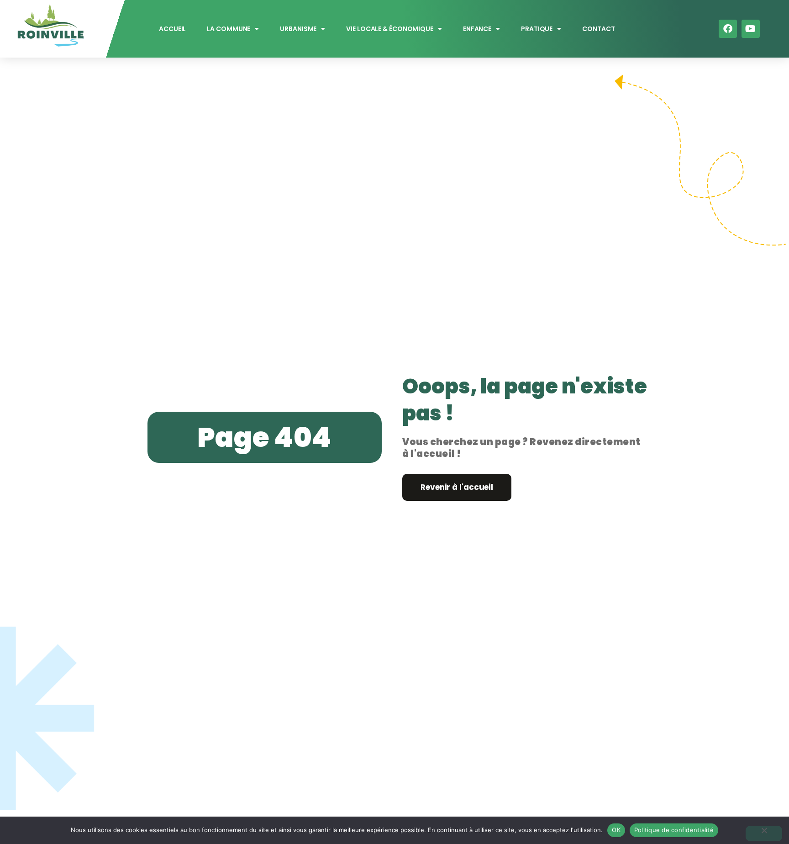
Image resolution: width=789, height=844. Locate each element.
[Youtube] (751, 29)
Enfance (477, 28)
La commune (229, 28)
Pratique (536, 28)
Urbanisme (298, 28)
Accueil (172, 28)
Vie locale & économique (390, 28)
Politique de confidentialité (674, 829)
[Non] (764, 833)
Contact (599, 28)
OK (616, 829)
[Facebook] (728, 29)
